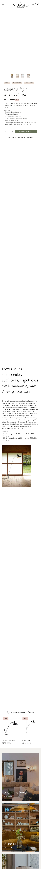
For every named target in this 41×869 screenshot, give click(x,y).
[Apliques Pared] (20, 777)
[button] (3, 4)
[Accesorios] (20, 827)
